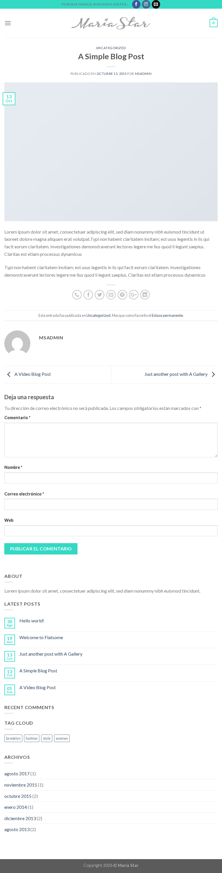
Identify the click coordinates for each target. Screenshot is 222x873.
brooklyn (13, 738)
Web (8, 520)
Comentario (17, 417)
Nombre (13, 467)
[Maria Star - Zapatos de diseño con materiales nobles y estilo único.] (111, 22)
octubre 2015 (18, 796)
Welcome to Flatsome (41, 637)
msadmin (143, 73)
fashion (32, 738)
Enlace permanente (167, 315)
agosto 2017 (16, 773)
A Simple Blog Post (38, 670)
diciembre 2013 (20, 818)
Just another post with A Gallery (176, 374)
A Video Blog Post (32, 374)
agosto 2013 (16, 829)
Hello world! (31, 620)
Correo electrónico (24, 493)
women (62, 738)
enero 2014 (15, 807)
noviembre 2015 (20, 784)
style (47, 738)
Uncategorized (111, 48)
